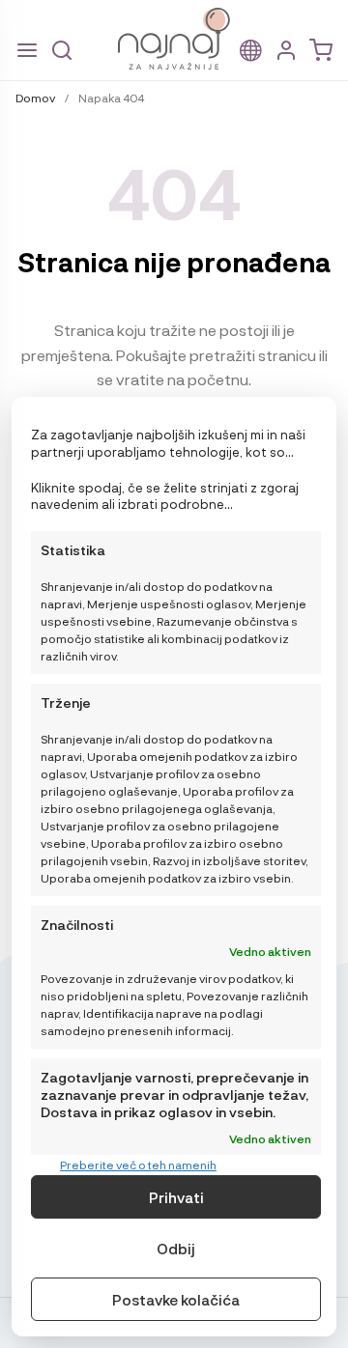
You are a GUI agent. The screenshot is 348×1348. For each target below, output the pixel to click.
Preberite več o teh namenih (138, 1164)
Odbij (176, 1248)
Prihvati (176, 1197)
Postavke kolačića (176, 1299)
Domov (35, 97)
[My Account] (286, 51)
